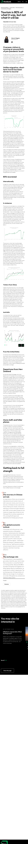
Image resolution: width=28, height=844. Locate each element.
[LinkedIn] (12, 42)
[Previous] (19, 345)
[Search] (23, 1)
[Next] (22, 345)
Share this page (7, 670)
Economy (7, 584)
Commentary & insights (6, 8)
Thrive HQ (12, 7)
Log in (19, 1)
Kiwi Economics (19, 7)
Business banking (4, 7)
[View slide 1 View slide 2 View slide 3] (14, 338)
